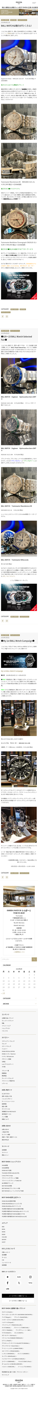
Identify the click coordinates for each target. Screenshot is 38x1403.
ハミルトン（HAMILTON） (8, 1366)
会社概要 (4, 1255)
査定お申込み (5, 1140)
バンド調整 (5, 1117)
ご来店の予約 (5, 1132)
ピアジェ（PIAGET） (6, 1340)
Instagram (6, 316)
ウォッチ (4, 1044)
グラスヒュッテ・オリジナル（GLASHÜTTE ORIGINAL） (15, 1343)
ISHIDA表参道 (5, 1168)
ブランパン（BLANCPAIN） (20, 1317)
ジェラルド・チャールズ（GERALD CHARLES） (13, 1359)
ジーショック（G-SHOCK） (24, 1366)
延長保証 (4, 1104)
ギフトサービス (6, 1109)
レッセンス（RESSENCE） (8, 1353)
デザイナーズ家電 (6, 1059)
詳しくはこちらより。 (9, 576)
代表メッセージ (6, 1252)
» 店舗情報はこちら (19, 952)
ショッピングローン (7, 1099)
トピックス (5, 1031)
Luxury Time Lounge (7, 1175)
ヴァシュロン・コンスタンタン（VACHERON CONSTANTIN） (17, 1314)
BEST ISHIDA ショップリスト (11, 1161)
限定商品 (4, 1076)
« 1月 (3, 993)
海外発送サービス (6, 1114)
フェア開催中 (8, 33)
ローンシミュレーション (8, 1101)
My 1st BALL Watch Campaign (12, 671)
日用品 (3, 1061)
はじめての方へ (6, 1093)
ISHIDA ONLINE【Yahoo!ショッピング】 (12, 1203)
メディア (5, 1223)
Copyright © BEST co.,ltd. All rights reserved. (19, 1388)
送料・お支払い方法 (7, 1096)
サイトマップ (5, 1375)
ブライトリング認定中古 (8, 1081)
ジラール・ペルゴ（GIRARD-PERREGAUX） (12, 1338)
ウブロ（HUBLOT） (6, 1333)
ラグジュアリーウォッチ (8, 1041)
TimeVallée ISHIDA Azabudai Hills (10, 1173)
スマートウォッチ (6, 1046)
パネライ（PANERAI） (7, 1330)
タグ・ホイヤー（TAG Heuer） (9, 1335)
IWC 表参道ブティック (7, 1183)
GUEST (3, 1242)
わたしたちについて (8, 1248)
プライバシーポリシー (22, 1372)
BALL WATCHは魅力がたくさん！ (16, 25)
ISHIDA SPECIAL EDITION (8, 1051)
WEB (3, 1226)
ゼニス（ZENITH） (18, 1333)
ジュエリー (5, 1049)
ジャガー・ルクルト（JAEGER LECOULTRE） (12, 1320)
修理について (5, 1119)
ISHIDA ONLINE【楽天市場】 (9, 1201)
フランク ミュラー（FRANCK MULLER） (12, 1325)
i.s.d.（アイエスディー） (7, 1064)
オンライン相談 (6, 1134)
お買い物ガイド (7, 1090)
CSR (3, 1260)
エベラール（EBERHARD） (8, 1361)
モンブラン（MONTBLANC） (9, 1356)
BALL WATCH (5, 20)
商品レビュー (5, 1155)
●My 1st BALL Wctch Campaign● (18, 640)
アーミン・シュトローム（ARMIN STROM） (12, 1348)
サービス (4, 1257)
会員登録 (4, 1150)
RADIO (3, 1234)
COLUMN (4, 1237)
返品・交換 (4, 1106)
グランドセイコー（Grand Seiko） (10, 1346)
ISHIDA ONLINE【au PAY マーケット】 (11, 1206)
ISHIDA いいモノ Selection (9, 1054)
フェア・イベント (22, 20)
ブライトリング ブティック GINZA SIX (11, 1180)
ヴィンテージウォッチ (8, 1078)
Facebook (2, 316)
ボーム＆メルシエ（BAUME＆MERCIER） (12, 1364)
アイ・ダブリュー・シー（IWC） (23, 1330)
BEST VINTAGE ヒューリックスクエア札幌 (12, 1191)
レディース (4, 1083)
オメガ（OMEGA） (6, 1327)
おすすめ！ (13, 20)
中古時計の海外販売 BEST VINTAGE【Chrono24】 (14, 1216)
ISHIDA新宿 (5, 1165)
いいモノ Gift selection (8, 1056)
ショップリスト (6, 1028)
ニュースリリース (6, 1262)
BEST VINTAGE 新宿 (7, 1186)
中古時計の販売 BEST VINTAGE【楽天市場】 (13, 1209)
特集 (3, 1023)
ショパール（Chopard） (8, 1322)
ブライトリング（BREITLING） (21, 1327)
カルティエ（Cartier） (7, 1312)
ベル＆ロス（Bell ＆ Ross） (24, 1361)
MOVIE (3, 1232)
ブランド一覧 (5, 1070)
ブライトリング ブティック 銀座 (10, 1178)
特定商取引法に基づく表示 (9, 1372)
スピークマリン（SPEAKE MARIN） (10, 1351)
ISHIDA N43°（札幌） (7, 1170)
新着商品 (4, 1073)
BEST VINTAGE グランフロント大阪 (11, 1188)
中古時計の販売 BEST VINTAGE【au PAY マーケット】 (15, 1211)
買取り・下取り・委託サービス (9, 1137)
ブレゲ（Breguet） (6, 1317)
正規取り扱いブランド (8, 1018)
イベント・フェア (6, 1026)
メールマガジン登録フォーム (18, 1296)
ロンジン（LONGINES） (23, 1353)
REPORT (4, 1239)
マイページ (5, 1146)
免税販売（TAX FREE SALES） (9, 1111)
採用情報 (4, 1265)
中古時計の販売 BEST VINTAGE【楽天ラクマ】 (13, 1214)
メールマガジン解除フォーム (18, 1301)
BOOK (3, 1229)
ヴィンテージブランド (8, 1020)
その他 (3, 1067)
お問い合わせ (5, 1129)
